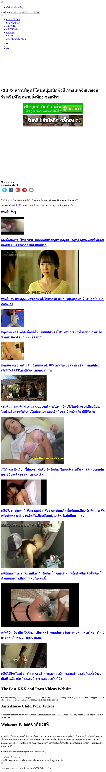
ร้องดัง (36, 205)
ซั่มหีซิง (19, 205)
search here (5, 12)
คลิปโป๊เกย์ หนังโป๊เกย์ (16, 39)
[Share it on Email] (31, 191)
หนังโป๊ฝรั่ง (11, 26)
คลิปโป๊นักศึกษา (13, 29)
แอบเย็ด (69, 205)
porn (6, 205)
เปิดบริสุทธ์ (45, 205)
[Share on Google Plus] (18, 191)
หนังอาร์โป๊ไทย (13, 20)
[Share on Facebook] (11, 191)
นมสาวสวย (28, 205)
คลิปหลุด (10, 32)
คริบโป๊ (12, 205)
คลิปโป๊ (9, 36)
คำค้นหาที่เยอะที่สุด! (15, 7)
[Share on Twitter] (4, 191)
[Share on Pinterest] (24, 191)
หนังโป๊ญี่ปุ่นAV (13, 23)
